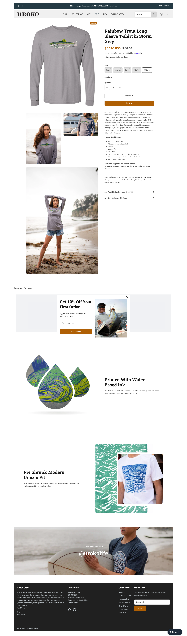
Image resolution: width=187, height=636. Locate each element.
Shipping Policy (124, 603)
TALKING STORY (117, 14)
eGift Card (122, 613)
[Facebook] (18, 6)
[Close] (127, 297)
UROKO (24, 629)
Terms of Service (125, 596)
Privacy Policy (124, 599)
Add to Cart (129, 96)
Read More (21, 608)
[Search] (153, 14)
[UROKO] (28, 14)
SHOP (65, 14)
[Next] (122, 6)
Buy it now (129, 103)
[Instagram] (22, 6)
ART (88, 14)
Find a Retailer (124, 609)
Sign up (140, 608)
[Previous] (65, 6)
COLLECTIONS (77, 14)
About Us (122, 592)
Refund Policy (124, 606)
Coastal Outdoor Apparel (143, 177)
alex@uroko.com (74, 592)
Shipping (108, 57)
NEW (105, 14)
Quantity (107, 83)
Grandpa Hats (126, 177)
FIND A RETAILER (164, 6)
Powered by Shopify (32, 629)
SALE (97, 14)
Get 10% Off (76, 331)
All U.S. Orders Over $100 (100, 6)
